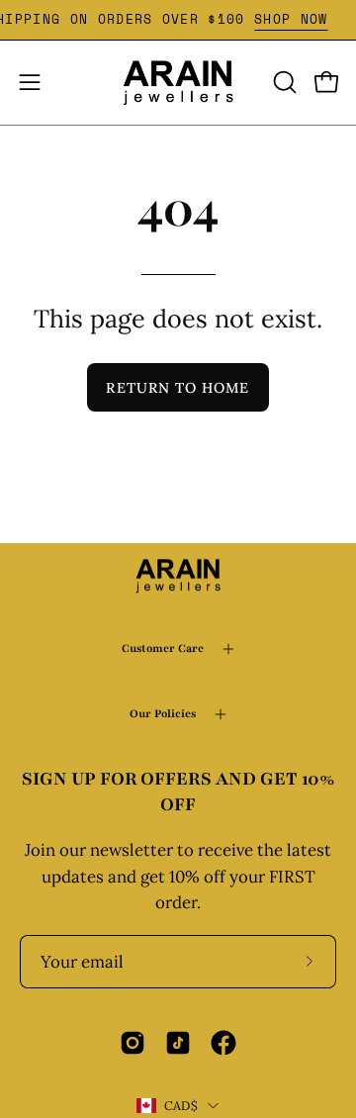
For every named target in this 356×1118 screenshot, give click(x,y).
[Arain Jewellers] (178, 82)
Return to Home (177, 388)
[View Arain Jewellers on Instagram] (132, 1043)
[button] (283, 82)
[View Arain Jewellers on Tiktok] (178, 1043)
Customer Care (163, 648)
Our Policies (163, 713)
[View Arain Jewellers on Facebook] (223, 1043)
